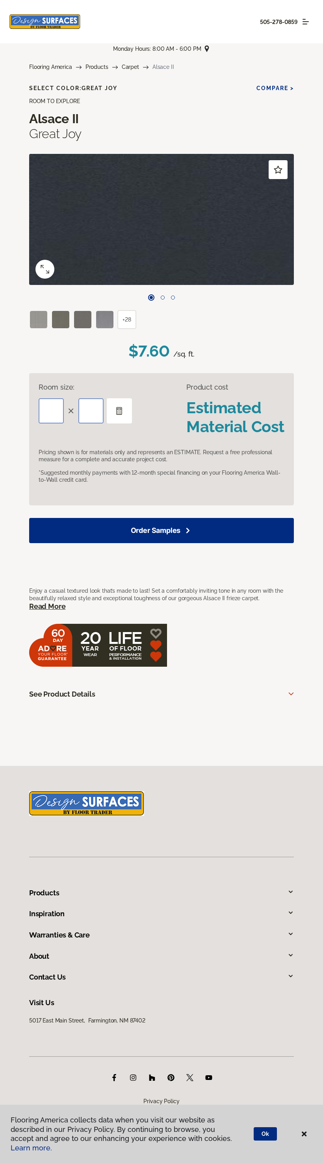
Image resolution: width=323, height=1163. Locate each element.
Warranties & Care (59, 935)
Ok (265, 1134)
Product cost (207, 387)
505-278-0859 (279, 22)
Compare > (275, 88)
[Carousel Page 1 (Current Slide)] (151, 297)
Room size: (56, 387)
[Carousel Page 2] (163, 298)
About (39, 956)
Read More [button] (47, 606)
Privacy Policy (161, 1101)
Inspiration (47, 914)
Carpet (130, 67)
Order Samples (156, 530)
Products (96, 67)
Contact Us (47, 977)
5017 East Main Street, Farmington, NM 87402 (87, 1020)
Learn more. (31, 1148)
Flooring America (50, 67)
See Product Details (62, 694)
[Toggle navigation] (306, 22)
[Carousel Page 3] (173, 298)
